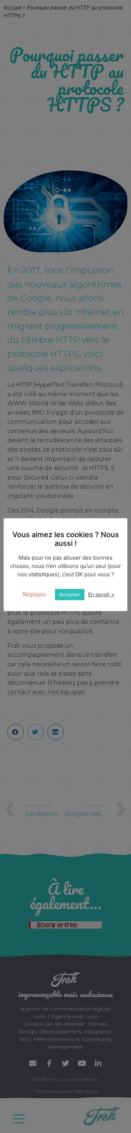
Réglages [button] (34, 594)
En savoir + (101, 594)
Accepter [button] (69, 594)
